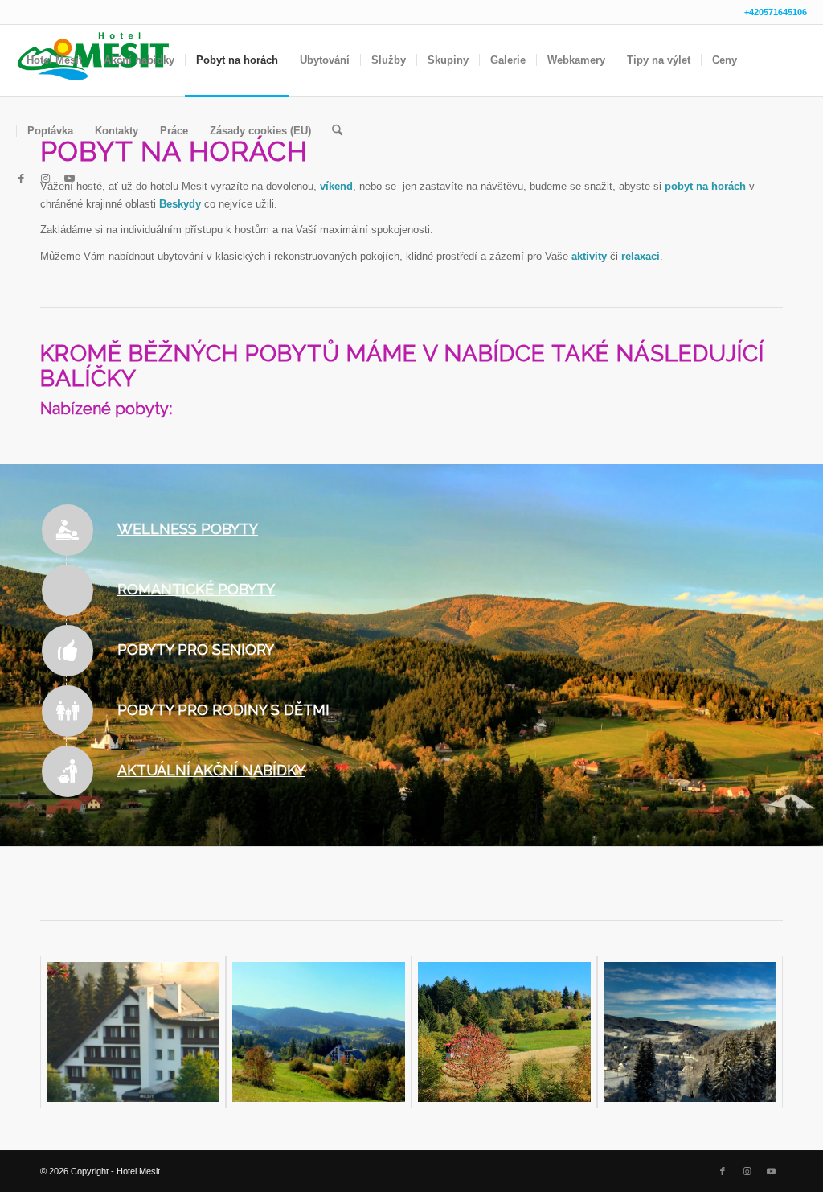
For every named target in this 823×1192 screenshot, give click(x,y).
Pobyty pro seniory (195, 649)
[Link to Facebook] (21, 178)
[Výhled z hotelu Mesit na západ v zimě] (690, 1032)
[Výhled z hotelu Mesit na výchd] (504, 1032)
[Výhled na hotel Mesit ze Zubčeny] (319, 1032)
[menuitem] (54, 60)
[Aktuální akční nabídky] (67, 771)
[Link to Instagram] (45, 178)
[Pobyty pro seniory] (67, 650)
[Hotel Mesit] (133, 1032)
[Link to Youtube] (69, 178)
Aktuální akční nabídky (211, 770)
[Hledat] (337, 131)
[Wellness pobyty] (67, 530)
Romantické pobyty (196, 589)
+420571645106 (775, 12)
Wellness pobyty (187, 528)
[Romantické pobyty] (67, 590)
